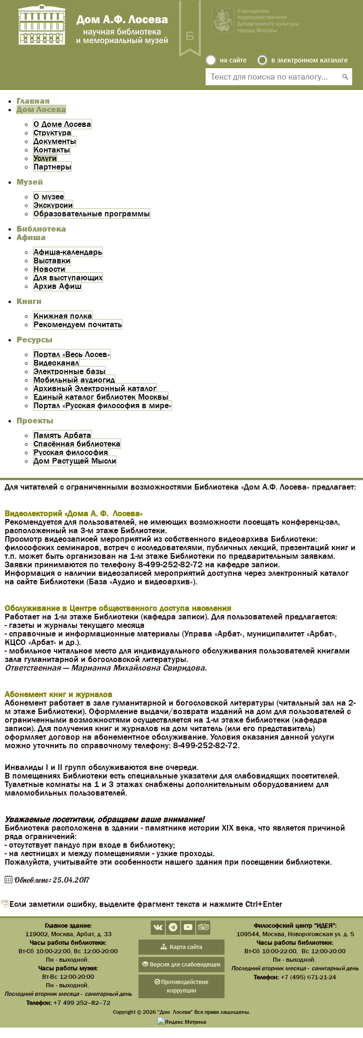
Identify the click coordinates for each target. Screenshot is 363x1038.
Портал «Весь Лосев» (72, 354)
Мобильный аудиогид (74, 380)
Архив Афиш (57, 286)
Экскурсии (53, 205)
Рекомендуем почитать (78, 324)
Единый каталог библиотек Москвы (101, 397)
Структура (52, 132)
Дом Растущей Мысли (75, 460)
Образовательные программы (92, 213)
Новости (49, 269)
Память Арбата (62, 435)
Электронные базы (69, 371)
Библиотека (41, 228)
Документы (55, 141)
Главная (33, 101)
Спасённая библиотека (77, 443)
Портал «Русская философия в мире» (103, 405)
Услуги (45, 158)
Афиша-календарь (68, 252)
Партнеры (52, 166)
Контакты (52, 149)
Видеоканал (56, 362)
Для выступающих (68, 277)
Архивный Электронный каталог (95, 388)
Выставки (52, 260)
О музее (49, 196)
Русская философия (71, 452)
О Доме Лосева (62, 124)
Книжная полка (63, 316)
